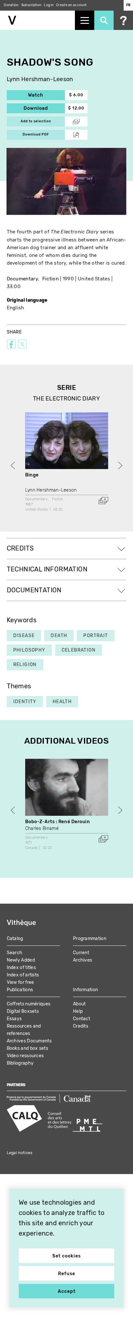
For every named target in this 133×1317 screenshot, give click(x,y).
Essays (14, 1018)
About (79, 1004)
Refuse (66, 1273)
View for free (20, 982)
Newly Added (21, 960)
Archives (82, 960)
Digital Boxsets (23, 1011)
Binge (32, 475)
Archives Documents (29, 1041)
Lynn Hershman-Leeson (40, 79)
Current (81, 952)
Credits (80, 1026)
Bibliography (20, 1063)
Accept (67, 1291)
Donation (11, 5)
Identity (24, 701)
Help (78, 1011)
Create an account (71, 5)
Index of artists (23, 975)
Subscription (31, 5)
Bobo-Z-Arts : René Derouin (57, 821)
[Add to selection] (103, 500)
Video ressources (25, 1055)
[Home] (37, 20)
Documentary (22, 279)
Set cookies (66, 1256)
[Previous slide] (13, 465)
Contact (81, 1018)
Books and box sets (27, 1048)
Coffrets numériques (29, 1004)
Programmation (89, 938)
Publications (20, 989)
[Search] (104, 20)
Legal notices (20, 1153)
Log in (49, 5)
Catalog (15, 938)
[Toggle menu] (84, 20)
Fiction (50, 279)
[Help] (123, 20)
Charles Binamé (42, 828)
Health (62, 701)
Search (15, 952)
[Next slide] (120, 465)
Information (85, 989)
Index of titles (21, 967)
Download (44, 108)
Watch (46, 95)
